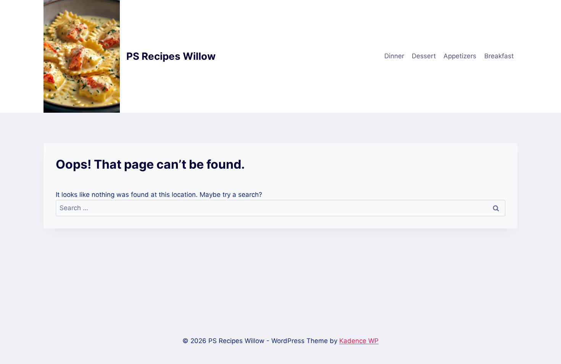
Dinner (394, 56)
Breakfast (499, 56)
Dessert (424, 56)
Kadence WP (359, 341)
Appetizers (459, 56)
